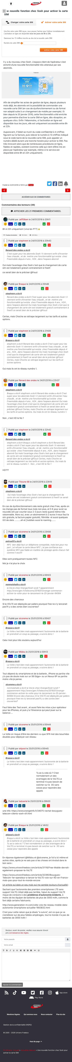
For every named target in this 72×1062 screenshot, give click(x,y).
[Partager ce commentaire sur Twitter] (15, 223)
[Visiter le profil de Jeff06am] (5, 219)
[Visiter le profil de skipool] (5, 748)
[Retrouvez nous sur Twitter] (33, 992)
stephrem (24, 240)
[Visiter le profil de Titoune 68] (5, 481)
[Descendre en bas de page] (19, 223)
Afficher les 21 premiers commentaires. (37, 211)
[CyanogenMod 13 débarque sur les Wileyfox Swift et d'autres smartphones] (67, 190)
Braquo (23, 284)
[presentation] (3, 950)
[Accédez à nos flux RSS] (7, 992)
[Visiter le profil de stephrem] (5, 240)
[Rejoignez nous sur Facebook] (42, 992)
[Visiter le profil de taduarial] (5, 801)
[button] (3, 950)
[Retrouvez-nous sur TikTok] (15, 992)
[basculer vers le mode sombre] (11, 4)
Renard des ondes (28, 380)
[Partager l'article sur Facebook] (55, 185)
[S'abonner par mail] (66, 185)
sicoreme (23, 531)
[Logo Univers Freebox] (36, 3)
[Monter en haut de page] (23, 223)
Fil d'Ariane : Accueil (11, 1050)
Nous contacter (46, 1014)
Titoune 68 (24, 481)
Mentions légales (13, 1014)
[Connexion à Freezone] (64, 3)
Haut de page (35, 1041)
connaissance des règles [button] (18, 933)
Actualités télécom (28, 1050)
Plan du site (60, 1014)
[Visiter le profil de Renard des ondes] (5, 380)
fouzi (31, 185)
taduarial (23, 801)
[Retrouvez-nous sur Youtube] (24, 992)
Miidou (22, 651)
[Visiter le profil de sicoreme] (5, 531)
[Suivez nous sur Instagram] (50, 992)
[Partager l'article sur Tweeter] (50, 185)
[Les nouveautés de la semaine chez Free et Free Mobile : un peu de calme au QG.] (5, 190)
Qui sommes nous (30, 1014)
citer (10, 224)
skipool (22, 748)
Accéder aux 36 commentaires (36, 197)
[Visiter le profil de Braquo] (5, 283)
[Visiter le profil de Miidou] (5, 651)
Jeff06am (24, 219)
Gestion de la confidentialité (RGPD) (17, 1025)
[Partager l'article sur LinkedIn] (61, 185)
